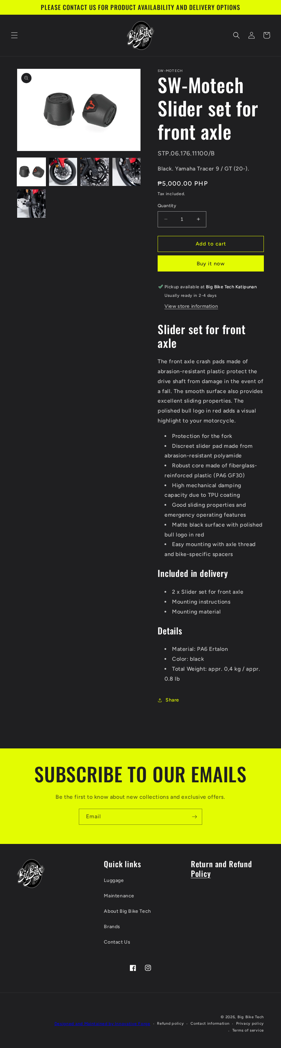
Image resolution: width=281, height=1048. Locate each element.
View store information (191, 306)
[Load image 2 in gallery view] (63, 172)
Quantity (167, 205)
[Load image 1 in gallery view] (31, 172)
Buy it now (211, 264)
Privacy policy (250, 1023)
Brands (112, 927)
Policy (201, 873)
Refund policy (170, 1023)
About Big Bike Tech (127, 911)
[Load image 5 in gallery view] (31, 203)
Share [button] (172, 700)
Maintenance (119, 896)
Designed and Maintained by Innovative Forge (102, 1023)
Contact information (210, 1023)
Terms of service (248, 1030)
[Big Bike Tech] (31, 873)
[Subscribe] (194, 817)
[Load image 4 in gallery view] (126, 172)
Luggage (114, 880)
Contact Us (117, 942)
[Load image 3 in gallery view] (95, 172)
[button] (14, 35)
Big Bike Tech (250, 1017)
